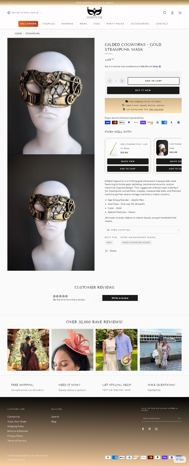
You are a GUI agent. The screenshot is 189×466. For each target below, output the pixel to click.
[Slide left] (9, 2)
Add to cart (153, 81)
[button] (164, 12)
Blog (53, 421)
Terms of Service (16, 440)
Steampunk (32, 33)
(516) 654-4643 (156, 109)
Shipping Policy (15, 426)
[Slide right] (179, 2)
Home (18, 33)
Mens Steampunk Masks (136, 242)
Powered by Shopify (16, 459)
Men (109, 242)
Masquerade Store (23, 455)
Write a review (120, 297)
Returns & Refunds (17, 430)
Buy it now (143, 90)
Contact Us (154, 389)
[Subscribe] (180, 418)
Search (55, 416)
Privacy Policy (15, 435)
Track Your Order (17, 421)
